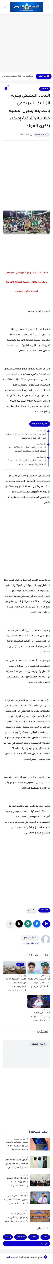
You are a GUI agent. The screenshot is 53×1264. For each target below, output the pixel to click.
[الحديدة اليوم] (26, 7)
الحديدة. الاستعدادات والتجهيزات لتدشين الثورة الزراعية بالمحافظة (25, 436)
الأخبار (45, 1237)
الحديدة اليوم (12, 1257)
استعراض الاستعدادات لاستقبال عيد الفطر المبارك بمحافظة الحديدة (27, 449)
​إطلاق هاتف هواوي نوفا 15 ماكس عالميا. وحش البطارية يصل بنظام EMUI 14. (16, 1164)
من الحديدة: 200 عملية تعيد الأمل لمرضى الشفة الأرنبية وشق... (17, 76)
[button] (36, 923)
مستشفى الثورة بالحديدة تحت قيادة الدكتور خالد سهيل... (40, 1017)
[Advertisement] (26, 43)
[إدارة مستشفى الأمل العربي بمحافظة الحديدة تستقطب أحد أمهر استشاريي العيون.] (40, 1197)
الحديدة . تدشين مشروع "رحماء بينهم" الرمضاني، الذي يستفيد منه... (27, 463)
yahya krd (39, 135)
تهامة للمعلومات (30, 944)
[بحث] (5, 7)
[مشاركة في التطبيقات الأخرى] (10, 923)
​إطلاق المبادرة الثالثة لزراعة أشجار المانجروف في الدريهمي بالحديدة (16, 985)
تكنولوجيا (20, 1237)
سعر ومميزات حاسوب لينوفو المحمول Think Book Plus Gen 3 (17, 1146)
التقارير (44, 89)
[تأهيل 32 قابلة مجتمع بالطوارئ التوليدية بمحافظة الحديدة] (40, 1180)
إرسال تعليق (38, 1044)
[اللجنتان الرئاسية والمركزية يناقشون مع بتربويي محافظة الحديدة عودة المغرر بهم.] (40, 1216)
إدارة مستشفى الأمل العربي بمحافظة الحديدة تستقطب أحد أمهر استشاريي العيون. (16, 1200)
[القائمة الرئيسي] (48, 7)
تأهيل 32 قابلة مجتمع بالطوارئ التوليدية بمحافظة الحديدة (17, 1182)
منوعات (44, 1244)
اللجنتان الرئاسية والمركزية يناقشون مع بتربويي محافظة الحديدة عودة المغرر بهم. (16, 1218)
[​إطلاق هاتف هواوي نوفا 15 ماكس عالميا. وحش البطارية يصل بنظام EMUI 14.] (40, 1162)
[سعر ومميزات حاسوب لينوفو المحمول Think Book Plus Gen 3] (40, 1144)
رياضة (8, 1237)
